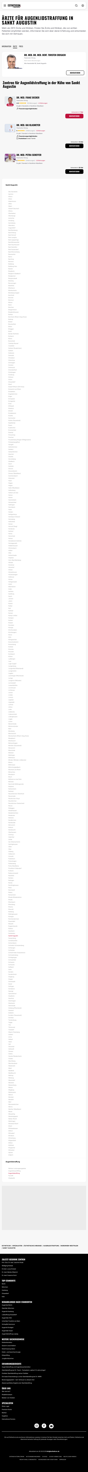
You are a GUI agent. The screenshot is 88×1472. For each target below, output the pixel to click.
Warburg (11, 1078)
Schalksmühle (12, 940)
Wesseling (11, 1114)
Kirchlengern (12, 632)
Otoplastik (11, 1178)
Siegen (10, 979)
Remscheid (11, 895)
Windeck (11, 1135)
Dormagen (11, 362)
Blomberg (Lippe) (13, 293)
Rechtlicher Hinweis (69, 1456)
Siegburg (11, 977)
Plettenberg (12, 863)
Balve (10, 257)
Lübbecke (11, 712)
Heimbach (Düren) (14, 517)
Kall (9, 608)
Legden (10, 673)
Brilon (10, 326)
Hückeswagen (13, 574)
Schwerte (11, 965)
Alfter (10, 204)
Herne (10, 533)
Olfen (10, 847)
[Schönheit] (14, 6)
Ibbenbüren (12, 586)
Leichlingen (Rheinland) (15, 676)
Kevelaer (11, 625)
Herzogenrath (12, 543)
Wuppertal (11, 1148)
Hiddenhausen (13, 546)
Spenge (10, 991)
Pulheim (11, 871)
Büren (10, 338)
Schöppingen (12, 957)
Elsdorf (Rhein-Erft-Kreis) (16, 387)
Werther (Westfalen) (14, 1109)
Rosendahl (11, 921)
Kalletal (10, 611)
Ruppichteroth (12, 926)
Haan (10, 480)
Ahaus (10, 196)
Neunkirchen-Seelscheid (16, 803)
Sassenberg (12, 938)
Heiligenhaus (12, 514)
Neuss (10, 806)
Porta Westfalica (13, 866)
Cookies (44, 1456)
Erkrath (10, 411)
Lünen (10, 721)
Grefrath (11, 466)
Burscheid (11, 341)
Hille (9, 553)
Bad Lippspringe (13, 240)
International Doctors (8, 1419)
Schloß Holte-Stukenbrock (16, 952)
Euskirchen (11, 428)
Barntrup (11, 259)
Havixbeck (11, 507)
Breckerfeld (12, 324)
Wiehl (10, 1126)
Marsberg (11, 731)
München (5, 1287)
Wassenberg (12, 1085)
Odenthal (11, 837)
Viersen (10, 1051)
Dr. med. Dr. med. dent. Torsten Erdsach (45, 55)
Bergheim (11, 271)
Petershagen (12, 861)
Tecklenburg (12, 1020)
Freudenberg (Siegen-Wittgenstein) (19, 440)
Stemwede (11, 1005)
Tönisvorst (11, 1027)
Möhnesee (11, 765)
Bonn (10, 305)
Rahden (10, 878)
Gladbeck (11, 461)
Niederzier (11, 815)
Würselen (11, 1150)
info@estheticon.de (52, 1451)
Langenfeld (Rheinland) (15, 668)
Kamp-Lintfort (12, 615)
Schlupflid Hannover (8, 1324)
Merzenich (11, 748)
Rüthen (10, 928)
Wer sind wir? (6, 1391)
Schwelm (11, 962)
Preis (21, 46)
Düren (10, 379)
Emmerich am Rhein (14, 389)
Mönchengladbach (14, 767)
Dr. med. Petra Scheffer (28, 155)
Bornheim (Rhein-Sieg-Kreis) (17, 317)
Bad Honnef (12, 235)
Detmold (11, 355)
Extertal (10, 432)
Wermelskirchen (13, 1104)
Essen (10, 425)
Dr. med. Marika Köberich (10, 1272)
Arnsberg (11, 220)
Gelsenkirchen (13, 452)
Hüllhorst (11, 577)
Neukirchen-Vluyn (14, 798)
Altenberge (11, 216)
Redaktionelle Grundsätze (28, 1459)
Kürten (10, 656)
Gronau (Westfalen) (14, 473)
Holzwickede (12, 555)
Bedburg (11, 264)
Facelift (10, 1175)
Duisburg (11, 375)
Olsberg (10, 851)
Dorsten (10, 365)
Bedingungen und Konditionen (48, 1459)
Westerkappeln (13, 1116)
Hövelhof (11, 567)
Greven (10, 468)
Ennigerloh (11, 401)
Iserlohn (10, 591)
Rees (10, 887)
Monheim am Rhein (14, 769)
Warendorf (11, 1080)
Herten (10, 538)
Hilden (10, 550)
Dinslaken (11, 358)
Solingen (11, 986)
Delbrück (11, 353)
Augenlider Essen (7, 1331)
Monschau (11, 772)
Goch (10, 464)
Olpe (9, 849)
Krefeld (10, 647)
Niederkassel (12, 810)
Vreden (10, 1058)
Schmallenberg (13, 955)
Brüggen (11, 329)
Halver (10, 495)
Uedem (10, 1034)
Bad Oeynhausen (13, 245)
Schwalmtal (12, 960)
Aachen (10, 194)
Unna (10, 1037)
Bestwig (11, 281)
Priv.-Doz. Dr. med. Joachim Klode (12, 1262)
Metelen (11, 753)
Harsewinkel (12, 502)
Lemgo (10, 678)
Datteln (10, 350)
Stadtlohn (11, 996)
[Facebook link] (44, 1426)
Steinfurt (11, 998)
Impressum (62, 1459)
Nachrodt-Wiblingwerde (16, 784)
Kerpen (10, 623)
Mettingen (11, 755)
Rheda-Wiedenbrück (14, 897)
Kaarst (10, 603)
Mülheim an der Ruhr (15, 779)
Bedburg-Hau (12, 266)
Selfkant (11, 967)
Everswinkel (12, 430)
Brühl (10, 331)
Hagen (10, 483)
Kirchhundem (12, 630)
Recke (10, 883)
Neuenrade (11, 796)
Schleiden (11, 950)
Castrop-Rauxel (13, 343)
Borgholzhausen (13, 312)
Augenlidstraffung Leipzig (10, 1334)
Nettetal (11, 791)
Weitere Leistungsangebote (17, 1168)
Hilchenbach (12, 548)
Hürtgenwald (12, 582)
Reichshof (11, 890)
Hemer (10, 524)
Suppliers (5, 1416)
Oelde (10, 839)
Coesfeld (11, 346)
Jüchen (10, 598)
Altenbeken (12, 213)
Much (10, 777)
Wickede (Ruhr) (13, 1123)
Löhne (10, 707)
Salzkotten (11, 933)
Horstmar (11, 565)
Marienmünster (13, 726)
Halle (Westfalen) (13, 488)
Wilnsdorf (11, 1133)
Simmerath (11, 981)
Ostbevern (11, 854)
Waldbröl (11, 1070)
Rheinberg (11, 904)
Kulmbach (11, 654)
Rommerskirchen (13, 919)
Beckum (11, 261)
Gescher (11, 454)
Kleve (10, 635)
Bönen (10, 302)
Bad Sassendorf (13, 249)
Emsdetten (11, 391)
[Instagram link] (36, 1426)
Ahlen (10, 199)
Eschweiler (11, 418)
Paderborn (11, 859)
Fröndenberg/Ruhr (14, 442)
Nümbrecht (11, 830)
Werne (10, 1107)
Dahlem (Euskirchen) (15, 348)
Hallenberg (11, 490)
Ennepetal (11, 399)
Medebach (11, 738)
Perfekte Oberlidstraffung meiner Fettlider (15, 1373)
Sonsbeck (11, 989)
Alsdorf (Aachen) (13, 208)
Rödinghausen (13, 914)
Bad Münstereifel (13, 242)
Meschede (11, 750)
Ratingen (11, 880)
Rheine (10, 907)
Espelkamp (11, 423)
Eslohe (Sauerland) (14, 420)
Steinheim (11, 1003)
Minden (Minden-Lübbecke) (17, 760)
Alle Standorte (12, 192)
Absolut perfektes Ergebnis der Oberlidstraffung (17, 1383)
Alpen (10, 206)
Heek (10, 509)
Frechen (11, 437)
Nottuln (10, 827)
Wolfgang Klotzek (7, 1266)
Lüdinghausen (12, 716)
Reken (10, 892)
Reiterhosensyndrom (8, 1349)
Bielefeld (11, 285)
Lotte (10, 709)
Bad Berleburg (12, 230)
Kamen (10, 613)
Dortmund (11, 367)
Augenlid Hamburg (8, 1311)
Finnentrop (11, 435)
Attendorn (11, 225)
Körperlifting (6, 1355)
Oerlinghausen (13, 844)
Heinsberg (11, 519)
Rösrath (10, 924)
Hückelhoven (12, 572)
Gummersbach (13, 476)
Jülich (10, 601)
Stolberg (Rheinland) (14, 1008)
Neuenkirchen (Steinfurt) (16, 794)
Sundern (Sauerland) (15, 1015)
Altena (10, 211)
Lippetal (11, 700)
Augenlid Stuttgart (7, 1327)
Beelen (10, 269)
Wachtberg (11, 1061)
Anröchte (11, 218)
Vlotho (10, 1054)
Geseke (10, 456)
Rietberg (11, 912)
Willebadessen (13, 1128)
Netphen (11, 786)
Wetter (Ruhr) (12, 1119)
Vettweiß (11, 1049)
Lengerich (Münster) (14, 680)
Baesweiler (11, 254)
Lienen (10, 692)
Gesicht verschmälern (9, 1345)
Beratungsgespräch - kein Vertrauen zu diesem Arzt (18, 1380)
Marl (9, 729)
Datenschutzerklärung (16, 1456)
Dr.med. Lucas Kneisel (9, 1269)
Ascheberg (11, 223)
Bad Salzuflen (12, 247)
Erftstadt (11, 406)
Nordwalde (11, 822)
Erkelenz (11, 408)
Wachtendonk (12, 1063)
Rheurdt (10, 909)
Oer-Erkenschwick (14, 842)
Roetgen (11, 916)
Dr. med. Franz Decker (27, 97)
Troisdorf (11, 1030)
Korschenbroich (13, 642)
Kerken (10, 620)
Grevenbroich (12, 471)
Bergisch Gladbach (14, 273)
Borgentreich (12, 310)
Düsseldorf (11, 382)
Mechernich (12, 733)
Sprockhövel (12, 993)
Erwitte (10, 415)
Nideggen (11, 808)
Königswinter (12, 639)
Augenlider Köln (7, 1318)
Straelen (11, 1010)
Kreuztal (11, 651)
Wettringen (11, 1121)
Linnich (10, 697)
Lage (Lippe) (12, 664)
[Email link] (51, 1426)
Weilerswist (12, 1092)
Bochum (11, 300)
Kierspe (10, 627)
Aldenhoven (12, 201)
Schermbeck (12, 943)
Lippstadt (11, 702)
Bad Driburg (12, 232)
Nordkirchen (12, 820)
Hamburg (5, 1290)
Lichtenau (11, 690)
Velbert (10, 1039)
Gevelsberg (12, 459)
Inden (10, 589)
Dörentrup (11, 360)
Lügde (10, 719)
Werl (9, 1102)
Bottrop (10, 319)
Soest (10, 984)
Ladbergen (11, 659)
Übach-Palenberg (14, 1032)
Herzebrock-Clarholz (14, 541)
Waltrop (10, 1075)
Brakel (10, 322)
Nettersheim (12, 789)
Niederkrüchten (13, 813)
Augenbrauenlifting (14, 1171)
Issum (10, 596)
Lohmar (10, 704)
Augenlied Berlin (7, 1305)
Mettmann (11, 757)
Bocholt (10, 297)
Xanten (10, 1152)
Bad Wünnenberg (13, 252)
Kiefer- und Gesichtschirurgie (11, 1352)
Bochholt (11, 295)
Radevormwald (13, 873)
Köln (9, 637)
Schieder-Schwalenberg (16, 945)
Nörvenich (11, 825)
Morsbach (11, 774)
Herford (10, 531)
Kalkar (10, 606)
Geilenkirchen (12, 447)
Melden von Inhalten (8, 1398)
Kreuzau (11, 649)
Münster (11, 781)
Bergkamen (12, 276)
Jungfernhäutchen (8, 1358)
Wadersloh (11, 1066)
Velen (10, 1042)
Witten (10, 1143)
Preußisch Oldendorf (14, 868)
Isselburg (11, 594)
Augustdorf (11, 228)
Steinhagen (12, 1001)
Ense (9, 403)
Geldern (10, 449)
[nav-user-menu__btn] (83, 5)
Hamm (10, 497)
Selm (10, 969)
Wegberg (11, 1090)
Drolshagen (12, 372)
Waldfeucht (12, 1073)
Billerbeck (11, 288)
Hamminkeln (12, 500)
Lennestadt (12, 683)
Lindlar (10, 695)
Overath (11, 856)
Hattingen (11, 505)
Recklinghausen (13, 885)
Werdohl (11, 1099)
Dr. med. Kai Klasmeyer (28, 125)
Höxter (10, 570)
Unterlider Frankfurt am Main (11, 1321)
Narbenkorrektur (7, 1342)
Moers (10, 762)
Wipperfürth (12, 1140)
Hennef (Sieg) (12, 526)
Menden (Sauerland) (14, 745)
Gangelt (10, 444)
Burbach (11, 336)
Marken (4, 1413)
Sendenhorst (12, 974)
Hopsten (11, 558)
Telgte (10, 1022)
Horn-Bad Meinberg (14, 560)
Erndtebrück (12, 413)
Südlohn (11, 1013)
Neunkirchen (12, 801)
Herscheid (11, 536)
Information (6, 46)
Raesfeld (11, 875)
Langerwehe (12, 671)
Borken (10, 314)
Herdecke (11, 529)
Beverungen (12, 283)
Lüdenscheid (12, 714)
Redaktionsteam (7, 1394)
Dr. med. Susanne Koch (9, 1275)
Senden (10, 972)
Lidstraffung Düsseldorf (9, 1314)
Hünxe (10, 579)
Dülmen (10, 377)
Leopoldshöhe (12, 685)
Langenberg (12, 666)
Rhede (10, 899)
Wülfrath (11, 1145)
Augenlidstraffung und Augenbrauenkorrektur (16, 1367)
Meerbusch (12, 741)
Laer (9, 661)
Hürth (10, 584)
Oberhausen (12, 832)
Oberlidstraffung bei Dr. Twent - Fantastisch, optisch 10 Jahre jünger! (23, 1370)
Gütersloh (11, 478)
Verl (9, 1044)
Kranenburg (12, 644)
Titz (9, 1025)
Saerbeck (11, 931)
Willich (10, 1131)
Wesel (10, 1111)
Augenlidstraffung (14, 1173)
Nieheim (11, 818)
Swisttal (11, 1017)
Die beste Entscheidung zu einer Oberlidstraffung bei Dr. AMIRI (21, 1376)
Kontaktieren (75, 73)
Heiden (10, 512)
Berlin (4, 1284)
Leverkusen (12, 688)
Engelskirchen (12, 394)
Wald (10, 1068)
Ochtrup (11, 834)
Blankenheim (12, 290)
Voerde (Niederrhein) (15, 1056)
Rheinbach (11, 902)
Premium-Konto (7, 1409)
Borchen (11, 307)
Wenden (11, 1097)
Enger (10, 396)
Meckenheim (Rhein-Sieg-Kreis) (18, 736)
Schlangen (11, 948)
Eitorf (10, 384)
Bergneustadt (12, 278)
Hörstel (10, 562)
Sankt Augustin (13, 936)
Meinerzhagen (13, 743)
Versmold (11, 1046)
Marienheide (12, 724)
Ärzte (15, 46)
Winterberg (11, 1138)
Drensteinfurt (12, 370)
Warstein (11, 1083)
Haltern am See (13, 493)
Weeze (10, 1087)
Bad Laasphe (12, 237)
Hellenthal (11, 521)
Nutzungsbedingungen (33, 1456)
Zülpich (10, 1155)
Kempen (11, 618)
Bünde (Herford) (13, 334)
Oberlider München (8, 1308)
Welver (10, 1095)
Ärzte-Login (5, 1406)
